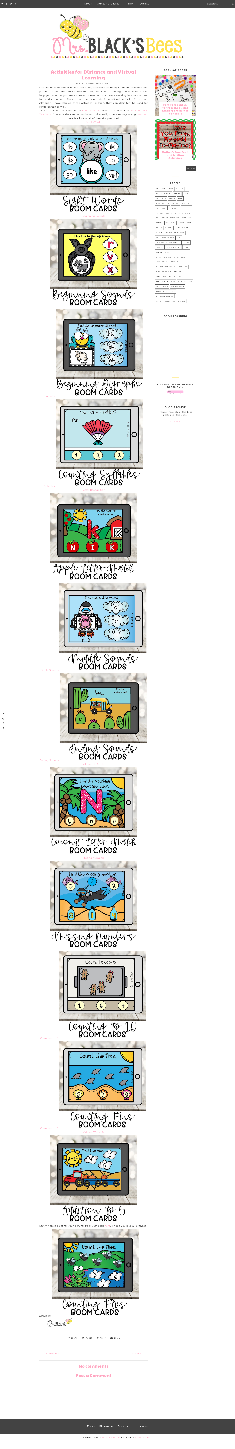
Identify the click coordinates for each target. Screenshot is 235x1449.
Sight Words (93, 122)
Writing (159, 233)
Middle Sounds (49, 670)
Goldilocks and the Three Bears (171, 257)
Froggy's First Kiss (165, 282)
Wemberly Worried (164, 296)
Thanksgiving (162, 203)
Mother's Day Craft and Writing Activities (175, 154)
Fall (180, 198)
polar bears (175, 277)
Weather (178, 272)
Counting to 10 (49, 1038)
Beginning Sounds (93, 215)
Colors (175, 203)
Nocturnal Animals (165, 238)
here (107, 1225)
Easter (181, 223)
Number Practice (164, 213)
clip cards (161, 277)
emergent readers (164, 189)
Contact (145, 4)
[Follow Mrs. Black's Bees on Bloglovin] (175, 393)
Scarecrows (162, 286)
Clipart (168, 228)
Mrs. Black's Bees (110, 1437)
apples (159, 223)
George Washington (165, 267)
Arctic (159, 228)
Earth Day (186, 218)
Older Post (134, 1354)
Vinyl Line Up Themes (165, 291)
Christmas (161, 198)
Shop (131, 4)
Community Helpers (175, 233)
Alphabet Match (93, 764)
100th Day (170, 223)
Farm (189, 223)
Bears (186, 247)
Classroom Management (167, 218)
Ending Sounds (49, 760)
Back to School (163, 194)
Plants (159, 247)
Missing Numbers (94, 857)
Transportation (163, 272)
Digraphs (49, 396)
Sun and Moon (177, 286)
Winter (172, 198)
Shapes (172, 208)
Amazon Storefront (110, 4)
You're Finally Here (165, 301)
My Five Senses (185, 282)
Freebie (179, 189)
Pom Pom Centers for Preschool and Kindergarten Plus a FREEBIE (175, 109)
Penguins (175, 262)
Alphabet (186, 203)
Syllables (49, 486)
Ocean (186, 242)
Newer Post (53, 1354)
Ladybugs (182, 267)
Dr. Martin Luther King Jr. (168, 242)
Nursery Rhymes (183, 228)
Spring (177, 194)
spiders (181, 301)
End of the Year (163, 252)
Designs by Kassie (143, 1437)
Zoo (179, 238)
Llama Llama (162, 262)
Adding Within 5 (93, 1131)
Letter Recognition (93, 489)
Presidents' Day (173, 247)
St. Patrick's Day (182, 213)
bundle (141, 114)
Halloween (161, 208)
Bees (186, 194)
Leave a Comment (104, 83)
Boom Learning (91, 110)
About (88, 4)
